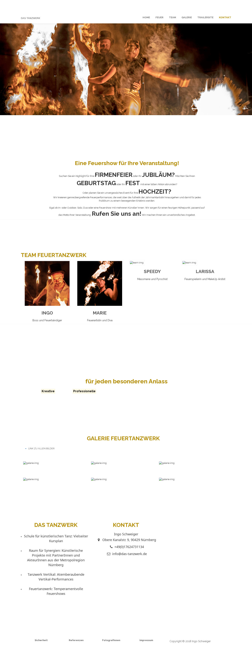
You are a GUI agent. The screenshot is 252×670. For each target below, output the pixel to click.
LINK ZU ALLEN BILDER (41, 448)
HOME (146, 17)
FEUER (159, 17)
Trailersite (205, 17)
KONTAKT (225, 17)
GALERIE (187, 17)
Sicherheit (41, 640)
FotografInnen (111, 640)
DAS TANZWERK (30, 18)
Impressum (146, 640)
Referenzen (76, 640)
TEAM (172, 17)
